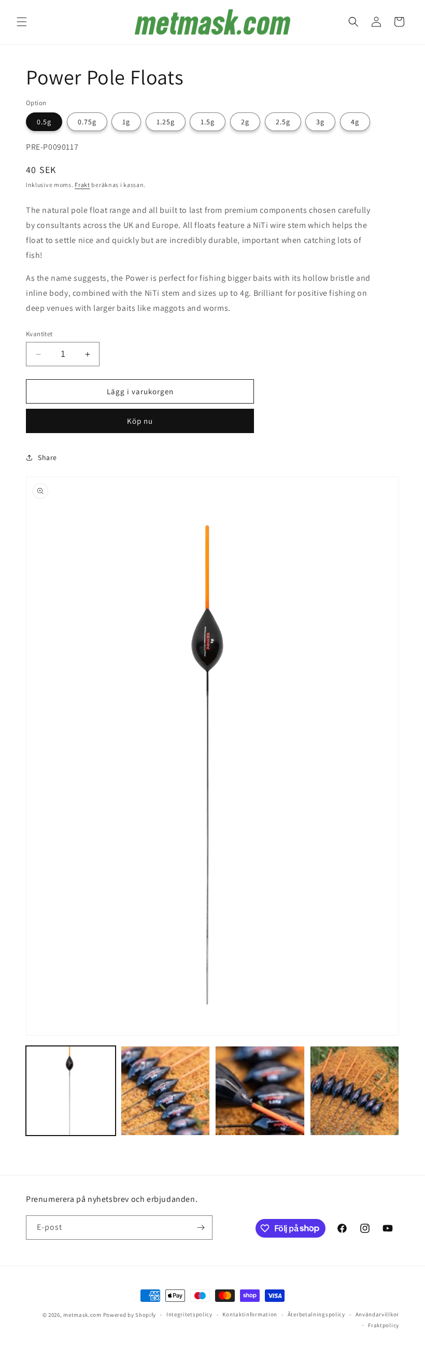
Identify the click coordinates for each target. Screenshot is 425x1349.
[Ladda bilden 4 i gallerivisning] (355, 1091)
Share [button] (47, 457)
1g (126, 121)
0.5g (44, 121)
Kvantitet (39, 333)
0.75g (87, 121)
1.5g (208, 121)
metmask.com (83, 1314)
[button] (21, 21)
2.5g (283, 121)
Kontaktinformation (249, 1314)
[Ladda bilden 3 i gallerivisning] (260, 1091)
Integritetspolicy (189, 1314)
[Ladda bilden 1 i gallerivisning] (71, 1091)
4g (355, 121)
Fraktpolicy (383, 1325)
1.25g (166, 121)
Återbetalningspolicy (316, 1314)
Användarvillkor (378, 1314)
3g (320, 121)
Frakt (82, 185)
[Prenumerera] (200, 1227)
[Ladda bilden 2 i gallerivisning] (165, 1091)
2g (245, 121)
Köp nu (140, 421)
